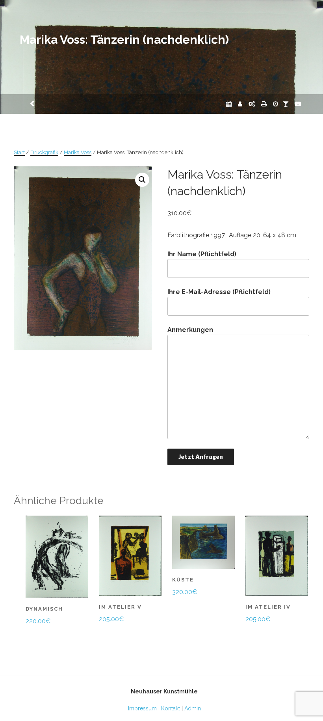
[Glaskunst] (285, 104)
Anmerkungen (190, 329)
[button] (142, 180)
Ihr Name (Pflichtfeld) (201, 254)
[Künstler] (240, 104)
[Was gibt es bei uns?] (298, 104)
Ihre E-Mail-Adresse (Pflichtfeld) (219, 292)
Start (19, 152)
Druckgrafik (44, 152)
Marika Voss (77, 152)
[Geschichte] (275, 104)
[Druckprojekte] (264, 104)
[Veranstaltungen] (229, 104)
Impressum (142, 708)
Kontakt (170, 708)
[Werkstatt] (251, 104)
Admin (192, 708)
